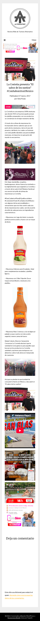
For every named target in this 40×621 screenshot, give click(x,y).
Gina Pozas (21, 99)
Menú (34, 40)
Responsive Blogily (14, 618)
